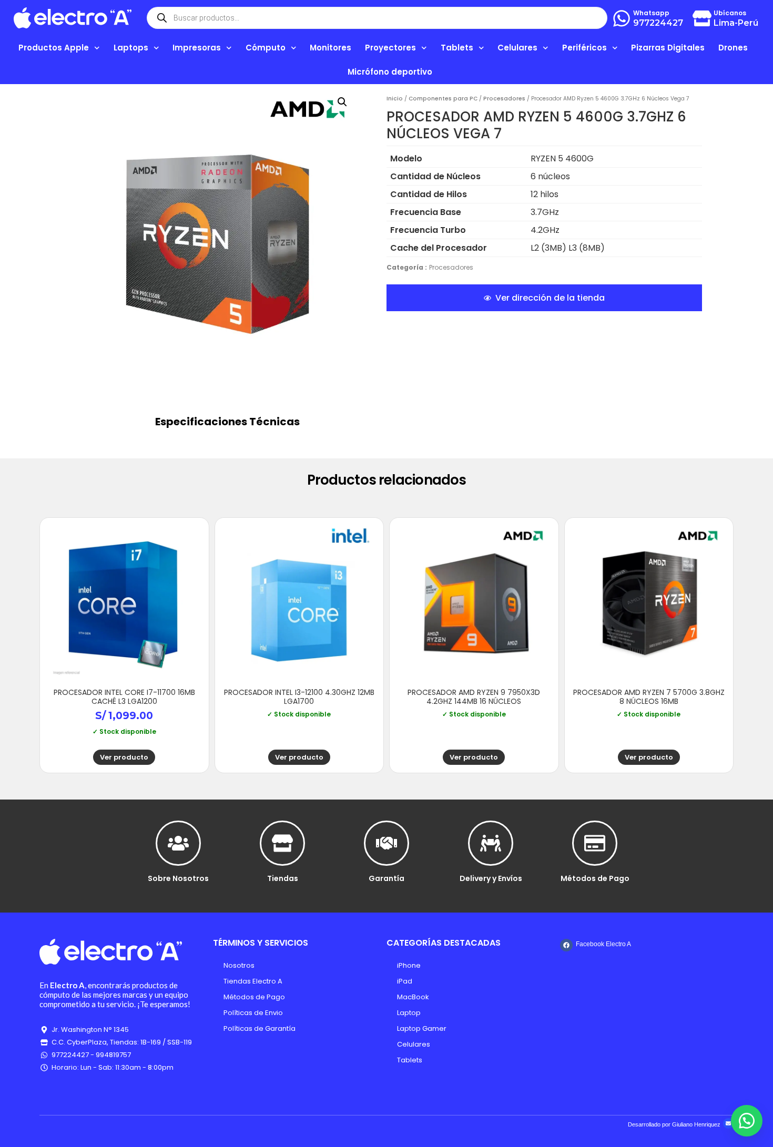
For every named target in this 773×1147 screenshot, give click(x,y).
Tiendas (282, 878)
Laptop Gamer (421, 1028)
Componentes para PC (443, 99)
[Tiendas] (282, 843)
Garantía (386, 878)
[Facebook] (566, 945)
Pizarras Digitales (668, 47)
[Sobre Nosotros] (178, 843)
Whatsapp (651, 12)
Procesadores (504, 99)
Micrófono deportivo (390, 71)
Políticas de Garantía (259, 1028)
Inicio (395, 99)
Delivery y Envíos (491, 878)
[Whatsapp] (621, 18)
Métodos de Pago (595, 878)
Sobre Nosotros (178, 878)
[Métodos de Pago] (594, 843)
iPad (404, 981)
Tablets (409, 1060)
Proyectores (390, 47)
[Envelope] (728, 1123)
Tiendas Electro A (252, 981)
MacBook (413, 997)
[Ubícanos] (702, 18)
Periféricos (584, 47)
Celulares (413, 1044)
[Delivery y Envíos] (490, 843)
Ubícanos (730, 12)
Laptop (409, 1013)
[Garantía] (386, 843)
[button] (342, 102)
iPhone (409, 965)
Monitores (330, 47)
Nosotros (239, 965)
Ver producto (124, 757)
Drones (733, 47)
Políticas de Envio (253, 1013)
